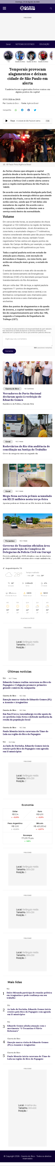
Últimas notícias (19, 671)
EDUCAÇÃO (44, 44)
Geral (8, 44)
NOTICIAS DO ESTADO (25, 44)
